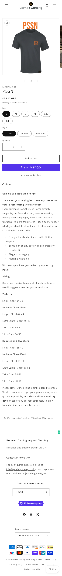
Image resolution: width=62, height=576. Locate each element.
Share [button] (8, 184)
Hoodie (24, 133)
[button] (6, 5)
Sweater (40, 133)
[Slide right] (37, 80)
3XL (7, 121)
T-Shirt (9, 133)
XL (35, 113)
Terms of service (31, 564)
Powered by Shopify (34, 559)
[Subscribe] (45, 492)
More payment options (31, 175)
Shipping (5, 103)
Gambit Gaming (19, 559)
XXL (46, 113)
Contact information (32, 569)
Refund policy (50, 559)
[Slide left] (24, 80)
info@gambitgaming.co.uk (20, 469)
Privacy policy (16, 564)
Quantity (6, 140)
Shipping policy (47, 564)
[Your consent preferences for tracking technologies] (59, 432)
